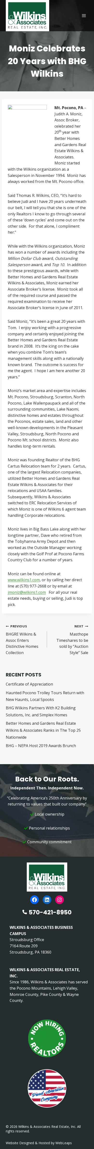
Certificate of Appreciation (29, 684)
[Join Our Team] (47, 1038)
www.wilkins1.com (24, 579)
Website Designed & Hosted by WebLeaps (39, 1143)
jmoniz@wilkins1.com (27, 592)
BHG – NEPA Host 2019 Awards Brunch (41, 745)
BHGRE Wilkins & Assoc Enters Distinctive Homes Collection (22, 639)
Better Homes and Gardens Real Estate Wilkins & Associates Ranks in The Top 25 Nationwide (43, 730)
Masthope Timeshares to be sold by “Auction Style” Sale (72, 639)
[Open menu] (83, 15)
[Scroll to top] (82, 1135)
